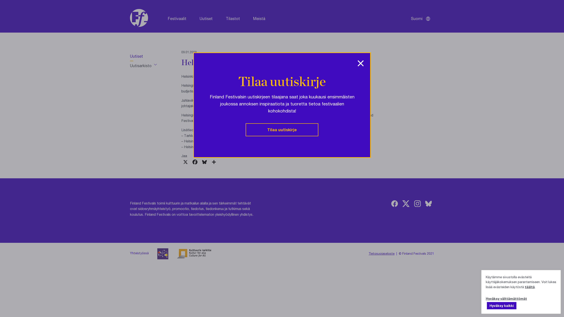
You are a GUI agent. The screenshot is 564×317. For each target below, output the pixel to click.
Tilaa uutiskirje (282, 129)
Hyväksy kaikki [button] (502, 306)
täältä (530, 287)
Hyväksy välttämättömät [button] (506, 298)
